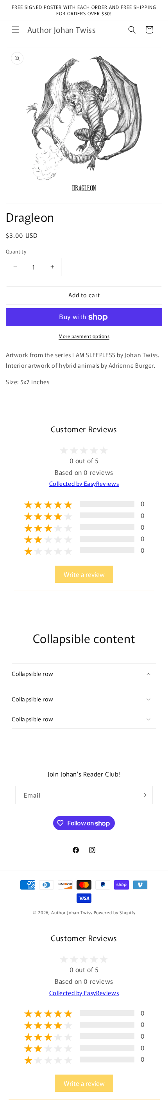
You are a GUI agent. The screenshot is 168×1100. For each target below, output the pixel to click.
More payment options (84, 336)
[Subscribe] (143, 795)
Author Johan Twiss (72, 912)
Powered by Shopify (115, 912)
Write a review (84, 574)
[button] (15, 29)
